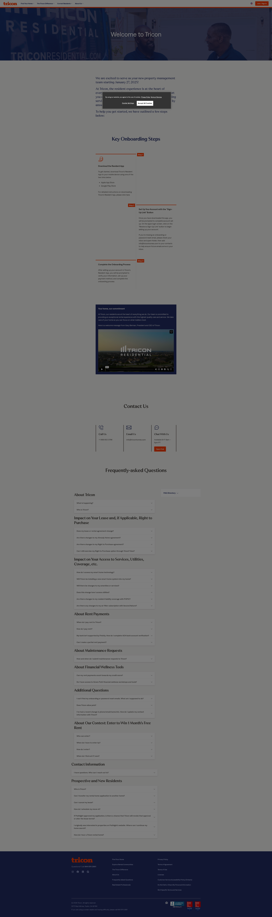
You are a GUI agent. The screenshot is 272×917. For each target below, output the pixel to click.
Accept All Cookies (145, 103)
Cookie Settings (128, 103)
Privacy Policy (145, 97)
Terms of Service (156, 97)
